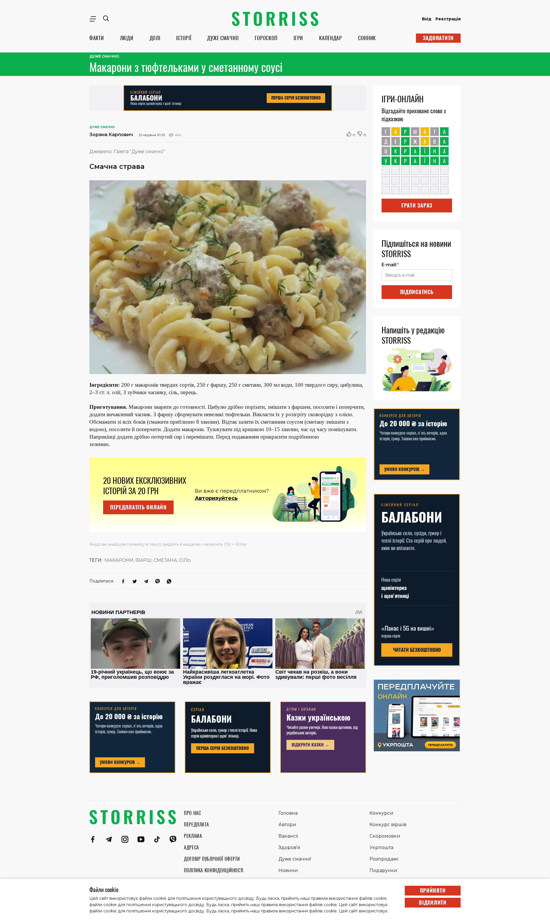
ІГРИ (298, 38)
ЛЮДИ (126, 38)
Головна (288, 813)
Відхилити (432, 902)
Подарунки (383, 870)
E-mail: (390, 264)
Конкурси (381, 813)
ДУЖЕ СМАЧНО (223, 38)
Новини (288, 870)
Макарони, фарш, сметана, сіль (148, 560)
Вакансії (288, 836)
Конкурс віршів (388, 824)
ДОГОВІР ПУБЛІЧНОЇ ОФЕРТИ (212, 859)
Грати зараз (416, 205)
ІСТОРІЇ (183, 38)
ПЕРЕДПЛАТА (196, 825)
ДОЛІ (155, 38)
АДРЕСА (191, 847)
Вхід (426, 18)
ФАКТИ (96, 38)
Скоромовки (385, 836)
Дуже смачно (104, 56)
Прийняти (433, 890)
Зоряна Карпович (111, 134)
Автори (287, 824)
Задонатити (438, 38)
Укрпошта (381, 847)
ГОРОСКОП (266, 38)
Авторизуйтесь (216, 498)
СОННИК (367, 38)
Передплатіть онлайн (138, 507)
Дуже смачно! (294, 859)
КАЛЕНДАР (330, 38)
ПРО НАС (192, 813)
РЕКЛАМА (193, 836)
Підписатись (417, 292)
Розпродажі (384, 859)
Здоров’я (289, 847)
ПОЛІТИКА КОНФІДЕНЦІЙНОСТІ (213, 870)
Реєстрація (448, 18)
